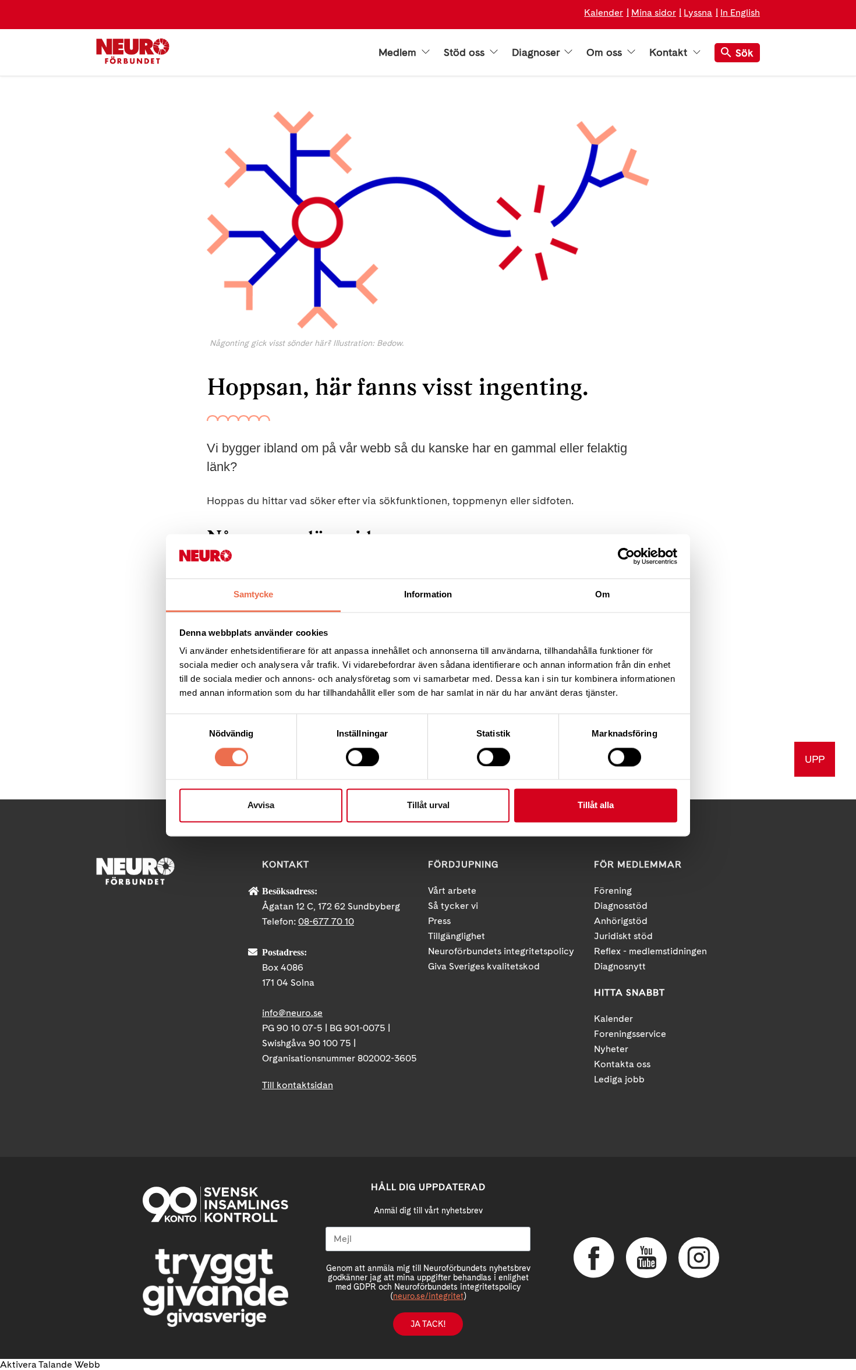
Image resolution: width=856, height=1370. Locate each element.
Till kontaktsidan (297, 1085)
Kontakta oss (622, 1064)
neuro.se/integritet (428, 1296)
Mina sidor (653, 12)
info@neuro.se (292, 1012)
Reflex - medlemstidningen (650, 951)
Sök (744, 53)
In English (740, 12)
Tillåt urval (428, 805)
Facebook (594, 1257)
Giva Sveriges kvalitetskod (484, 966)
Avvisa (260, 805)
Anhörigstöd (621, 920)
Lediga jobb (619, 1079)
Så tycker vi (453, 905)
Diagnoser (537, 52)
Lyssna (698, 12)
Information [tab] (428, 595)
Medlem (399, 52)
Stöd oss (465, 52)
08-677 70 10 (326, 921)
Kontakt (669, 52)
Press (439, 920)
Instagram (698, 1257)
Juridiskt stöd (623, 935)
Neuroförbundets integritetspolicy (501, 951)
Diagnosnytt (620, 966)
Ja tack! (428, 1324)
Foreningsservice (630, 1033)
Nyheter (611, 1048)
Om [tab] (602, 595)
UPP (815, 759)
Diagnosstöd (621, 905)
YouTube (646, 1257)
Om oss (605, 52)
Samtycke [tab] (254, 595)
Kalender (603, 12)
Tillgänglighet (456, 935)
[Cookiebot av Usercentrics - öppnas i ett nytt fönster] (626, 556)
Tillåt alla (596, 805)
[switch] (362, 757)
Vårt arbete (452, 890)
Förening (613, 890)
